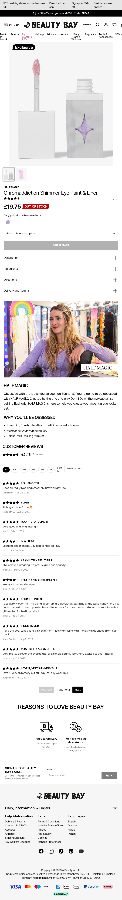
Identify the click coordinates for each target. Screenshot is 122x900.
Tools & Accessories (106, 35)
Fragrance (90, 34)
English (72, 821)
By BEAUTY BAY (27, 37)
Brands (15, 34)
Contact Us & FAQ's (16, 825)
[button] (98, 25)
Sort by (59, 469)
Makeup (39, 34)
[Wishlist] (114, 25)
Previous (46, 689)
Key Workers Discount (17, 841)
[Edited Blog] (87, 24)
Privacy (42, 829)
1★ (51, 469)
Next (78, 689)
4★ (24, 469)
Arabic (71, 829)
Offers (118, 34)
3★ (33, 469)
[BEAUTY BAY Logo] (51, 25)
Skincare (51, 34)
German (72, 825)
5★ (15, 469)
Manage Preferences (49, 841)
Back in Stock (3, 37)
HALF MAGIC (11, 187)
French (72, 833)
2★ (42, 469)
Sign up (109, 775)
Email (49, 769)
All (6, 469)
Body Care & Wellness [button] (76, 37)
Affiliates (10, 833)
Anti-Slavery (44, 833)
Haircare (63, 34)
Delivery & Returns (15, 821)
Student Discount (14, 837)
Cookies (42, 837)
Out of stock (61, 244)
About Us (10, 829)
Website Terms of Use (50, 825)
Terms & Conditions (49, 821)
